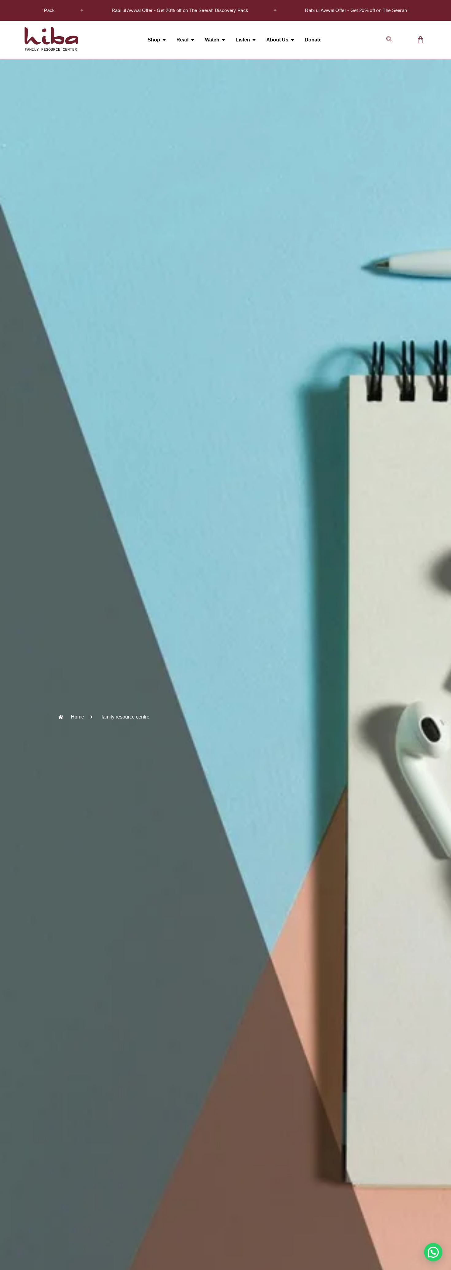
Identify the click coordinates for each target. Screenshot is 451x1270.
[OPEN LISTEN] (254, 40)
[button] (389, 40)
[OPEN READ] (192, 40)
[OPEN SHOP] (164, 40)
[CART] (420, 40)
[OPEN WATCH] (223, 40)
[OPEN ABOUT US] (292, 40)
